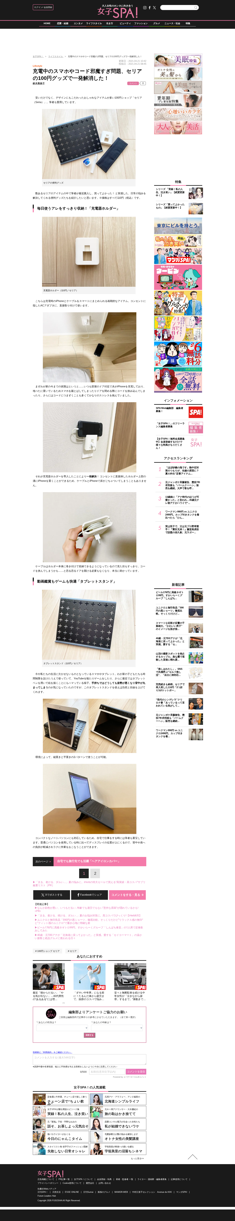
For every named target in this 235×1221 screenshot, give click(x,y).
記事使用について (179, 1179)
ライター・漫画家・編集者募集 (152, 1179)
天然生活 (56, 1192)
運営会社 (90, 1183)
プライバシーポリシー (48, 1183)
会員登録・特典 (104, 1179)
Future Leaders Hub (47, 1196)
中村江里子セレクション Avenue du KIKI (152, 1192)
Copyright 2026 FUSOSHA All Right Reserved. (59, 1200)
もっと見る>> (137, 1158)
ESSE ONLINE (72, 1192)
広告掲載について (46, 1179)
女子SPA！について (83, 1179)
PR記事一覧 (64, 1179)
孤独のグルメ (104, 1192)
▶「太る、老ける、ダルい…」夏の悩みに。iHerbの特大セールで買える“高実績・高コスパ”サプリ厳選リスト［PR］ (89, 884)
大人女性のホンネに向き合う (117, 5)
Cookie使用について (72, 1183)
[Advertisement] (117, 40)
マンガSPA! (181, 1192)
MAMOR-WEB (121, 1192)
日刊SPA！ (43, 1192)
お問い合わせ (104, 1183)
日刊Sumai (88, 1192)
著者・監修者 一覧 (124, 1179)
